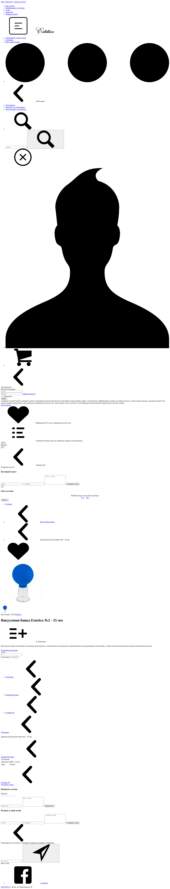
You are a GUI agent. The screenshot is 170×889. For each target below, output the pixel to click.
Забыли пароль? (29, 394)
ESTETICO (5, 887)
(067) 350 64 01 (7, 2)
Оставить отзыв (7, 785)
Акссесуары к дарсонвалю (16, 109)
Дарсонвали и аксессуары (16, 38)
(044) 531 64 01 (20, 2)
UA (82, 498)
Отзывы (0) (10, 713)
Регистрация (6, 405)
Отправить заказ (73, 484)
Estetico (18, 614)
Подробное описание (9, 650)
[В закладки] (18, 559)
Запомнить (8, 396)
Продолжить (49, 806)
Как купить (10, 6)
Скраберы (9, 40)
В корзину (14, 657)
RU (87, 498)
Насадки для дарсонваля (15, 107)
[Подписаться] (41, 853)
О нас (8, 10)
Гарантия (9, 12)
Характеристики (12, 695)
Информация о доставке (15, 8)
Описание (10, 677)
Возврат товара (12, 14)
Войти (4, 399)
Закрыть (5, 500)
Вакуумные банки (13, 42)
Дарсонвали (10, 105)
